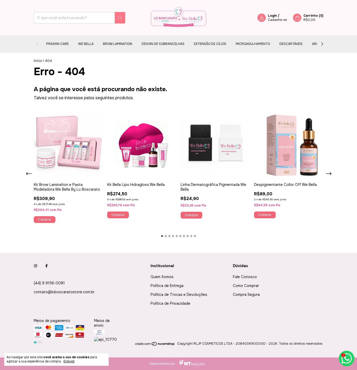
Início (38, 61)
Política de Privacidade (170, 303)
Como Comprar (246, 285)
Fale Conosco (245, 276)
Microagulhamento (253, 44)
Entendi (69, 361)
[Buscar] (120, 18)
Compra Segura (246, 294)
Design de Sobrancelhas (163, 44)
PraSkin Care (57, 44)
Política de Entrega (167, 285)
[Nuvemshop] (155, 345)
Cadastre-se (277, 20)
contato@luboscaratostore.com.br (64, 292)
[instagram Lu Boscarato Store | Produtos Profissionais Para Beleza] (35, 265)
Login (272, 16)
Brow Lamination (117, 44)
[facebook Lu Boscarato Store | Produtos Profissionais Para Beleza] (46, 265)
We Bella (86, 44)
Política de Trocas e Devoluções (179, 294)
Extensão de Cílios (210, 44)
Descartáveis (291, 44)
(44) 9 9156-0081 (49, 283)
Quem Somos (162, 276)
